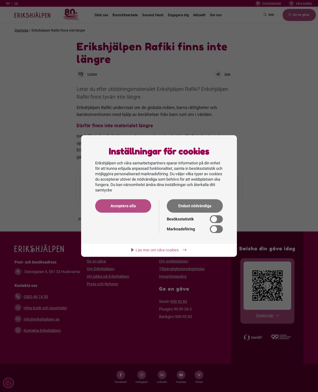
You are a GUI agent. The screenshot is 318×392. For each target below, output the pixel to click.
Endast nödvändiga (194, 206)
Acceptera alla (123, 206)
